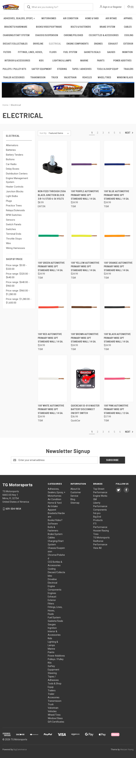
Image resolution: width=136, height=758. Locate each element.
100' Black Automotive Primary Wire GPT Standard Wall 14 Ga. (117, 338)
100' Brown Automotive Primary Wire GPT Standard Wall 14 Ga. (85, 338)
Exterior (128, 43)
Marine (84, 60)
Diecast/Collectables (15, 43)
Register (117, 7)
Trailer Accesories (14, 77)
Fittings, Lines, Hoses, (30, 52)
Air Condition (70, 18)
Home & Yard (92, 18)
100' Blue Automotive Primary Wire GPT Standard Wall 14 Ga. (116, 195)
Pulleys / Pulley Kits (14, 69)
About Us (75, 489)
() (132, 7)
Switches (11, 229)
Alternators (12, 145)
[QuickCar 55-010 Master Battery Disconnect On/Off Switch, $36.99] (85, 378)
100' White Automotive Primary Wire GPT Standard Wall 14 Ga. (51, 409)
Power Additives (122, 60)
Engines (98, 43)
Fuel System (70, 52)
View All (97, 548)
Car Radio (11, 164)
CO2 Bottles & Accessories (104, 35)
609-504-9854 (13, 508)
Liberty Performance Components (100, 506)
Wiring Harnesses (15, 248)
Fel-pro (97, 513)
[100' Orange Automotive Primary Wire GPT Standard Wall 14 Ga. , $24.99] (118, 236)
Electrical (55, 43)
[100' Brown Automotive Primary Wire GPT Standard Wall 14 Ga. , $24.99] (85, 307)
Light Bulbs (12, 196)
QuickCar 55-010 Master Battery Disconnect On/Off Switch (85, 409)
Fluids (53, 52)
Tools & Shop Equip (107, 69)
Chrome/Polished (73, 35)
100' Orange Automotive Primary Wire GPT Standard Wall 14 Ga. (118, 266)
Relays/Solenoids (15, 210)
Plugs (9, 200)
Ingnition (127, 52)
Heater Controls (14, 186)
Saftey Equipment (42, 69)
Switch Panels (13, 224)
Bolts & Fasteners (81, 26)
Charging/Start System (16, 35)
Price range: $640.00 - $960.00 (18, 284)
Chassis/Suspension (46, 35)
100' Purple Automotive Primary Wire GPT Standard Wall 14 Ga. (85, 195)
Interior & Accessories (17, 60)
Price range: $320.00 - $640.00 (18, 275)
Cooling (128, 35)
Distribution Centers (17, 173)
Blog (72, 499)
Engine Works (100, 496)
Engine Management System (17, 180)
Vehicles (87, 77)
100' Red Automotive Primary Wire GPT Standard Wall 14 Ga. (50, 338)
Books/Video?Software (49, 26)
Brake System (107, 26)
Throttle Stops (14, 238)
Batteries (11, 149)
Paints (100, 60)
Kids (41, 60)
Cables (128, 26)
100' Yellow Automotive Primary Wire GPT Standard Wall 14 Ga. (85, 266)
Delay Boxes (12, 168)
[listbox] (59, 133)
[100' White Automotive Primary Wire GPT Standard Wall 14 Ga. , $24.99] (52, 378)
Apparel (128, 18)
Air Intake (111, 18)
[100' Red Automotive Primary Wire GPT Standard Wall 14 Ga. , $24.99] (52, 307)
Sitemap (74, 502)
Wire (8, 243)
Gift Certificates (56, 721)
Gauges (111, 52)
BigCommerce (20, 749)
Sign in (106, 7)
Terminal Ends (13, 233)
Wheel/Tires (104, 77)
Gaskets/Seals (92, 52)
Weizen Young (127, 749)
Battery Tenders (14, 154)
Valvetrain (70, 77)
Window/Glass (125, 77)
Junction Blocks (14, 191)
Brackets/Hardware (15, 26)
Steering (62, 69)
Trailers (128, 69)
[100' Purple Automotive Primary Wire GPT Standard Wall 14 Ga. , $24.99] (85, 164)
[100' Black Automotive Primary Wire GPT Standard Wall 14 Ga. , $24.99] (118, 307)
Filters (7, 52)
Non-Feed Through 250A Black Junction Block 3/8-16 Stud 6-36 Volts (52, 195)
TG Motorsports (101, 537)
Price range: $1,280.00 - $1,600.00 (18, 301)
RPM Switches (14, 214)
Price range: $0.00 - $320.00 (16, 267)
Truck (54, 77)
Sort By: (43, 133)
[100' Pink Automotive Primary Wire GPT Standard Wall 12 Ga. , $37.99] (118, 378)
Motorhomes (48, 18)
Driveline (38, 43)
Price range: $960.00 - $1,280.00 (18, 292)
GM (95, 499)
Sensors (10, 219)
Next (128, 132)
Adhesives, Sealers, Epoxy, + (19, 18)
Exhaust (113, 43)
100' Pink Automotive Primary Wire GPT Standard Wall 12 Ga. (116, 409)
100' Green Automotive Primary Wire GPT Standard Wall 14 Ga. (51, 266)
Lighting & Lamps (61, 60)
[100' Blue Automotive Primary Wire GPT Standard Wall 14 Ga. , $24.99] (118, 164)
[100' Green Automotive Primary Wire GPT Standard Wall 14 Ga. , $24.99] (52, 236)
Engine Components (78, 43)
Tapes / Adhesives (82, 69)
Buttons (10, 159)
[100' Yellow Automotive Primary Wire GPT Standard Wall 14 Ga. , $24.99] (85, 236)
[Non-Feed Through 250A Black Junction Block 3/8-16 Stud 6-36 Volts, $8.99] (52, 164)
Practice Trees (14, 205)
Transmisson (37, 77)
